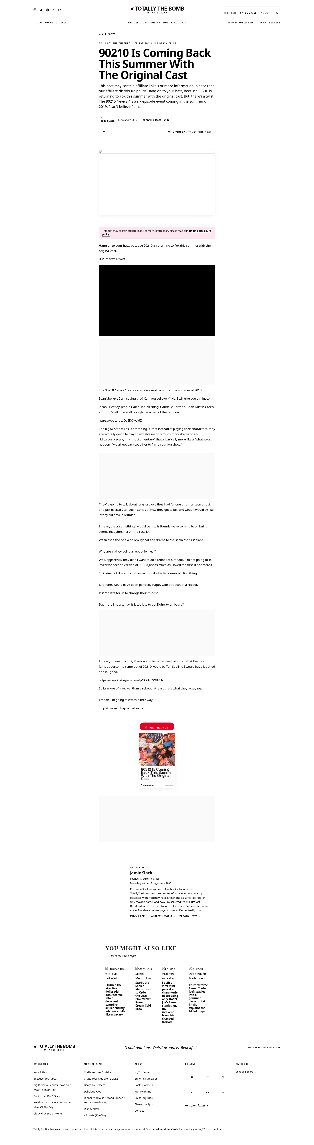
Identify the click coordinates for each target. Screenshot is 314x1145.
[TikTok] (41, 10)
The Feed (230, 13)
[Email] (59, 9)
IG (192, 1076)
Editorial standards (146, 1078)
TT (207, 1076)
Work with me (143, 1091)
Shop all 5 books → (246, 1071)
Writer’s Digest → (163, 916)
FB (207, 1092)
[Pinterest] (47, 10)
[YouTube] (53, 9)
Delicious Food (92, 1091)
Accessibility (301, 1139)
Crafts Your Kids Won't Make (101, 1078)
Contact (139, 1110)
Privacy (242, 1139)
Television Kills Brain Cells (155, 43)
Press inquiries (144, 1098)
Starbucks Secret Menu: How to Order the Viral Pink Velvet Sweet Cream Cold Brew (143, 996)
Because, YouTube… (45, 1078)
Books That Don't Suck (46, 1096)
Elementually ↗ (144, 1104)
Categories (248, 12)
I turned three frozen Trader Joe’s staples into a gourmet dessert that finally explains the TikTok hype (198, 998)
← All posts (107, 34)
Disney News (91, 1108)
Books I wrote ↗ (144, 1085)
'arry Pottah (40, 1072)
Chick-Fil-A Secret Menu (47, 1113)
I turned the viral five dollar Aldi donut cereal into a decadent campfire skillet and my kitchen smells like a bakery (115, 999)
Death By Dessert (94, 1085)
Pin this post (157, 728)
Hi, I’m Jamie (142, 1072)
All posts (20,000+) (95, 1115)
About (265, 13)
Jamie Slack (141, 873)
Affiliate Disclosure (275, 1139)
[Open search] (277, 13)
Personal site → (189, 916)
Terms (255, 1139)
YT (192, 1092)
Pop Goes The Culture (114, 43)
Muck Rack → (139, 916)
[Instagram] (35, 9)
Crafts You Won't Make (97, 1072)
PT (223, 1076)
